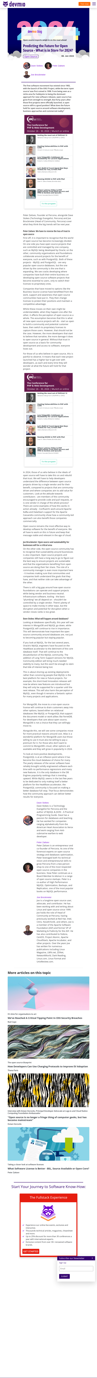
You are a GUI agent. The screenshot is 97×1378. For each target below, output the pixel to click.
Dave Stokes (37, 66)
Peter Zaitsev (58, 66)
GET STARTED (30, 1251)
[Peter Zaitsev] (48, 65)
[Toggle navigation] (16, 4)
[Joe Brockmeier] (27, 74)
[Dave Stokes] (27, 65)
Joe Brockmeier (38, 75)
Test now (84, 4)
